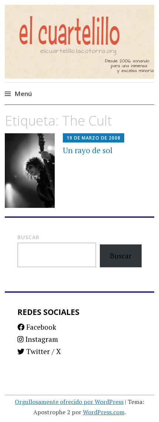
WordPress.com (104, 412)
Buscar (28, 237)
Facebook (40, 327)
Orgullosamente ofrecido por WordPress (69, 402)
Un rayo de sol (87, 150)
